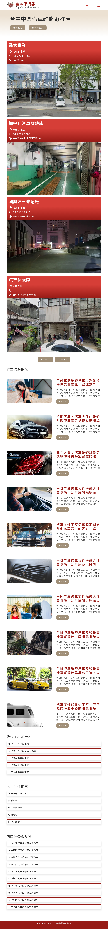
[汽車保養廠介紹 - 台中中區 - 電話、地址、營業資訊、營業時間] (54, 287)
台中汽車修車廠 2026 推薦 (22, 750)
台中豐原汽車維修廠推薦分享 (23, 857)
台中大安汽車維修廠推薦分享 (23, 843)
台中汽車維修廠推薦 (18, 764)
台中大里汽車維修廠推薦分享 (23, 871)
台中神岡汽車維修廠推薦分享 (23, 899)
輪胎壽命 (13, 814)
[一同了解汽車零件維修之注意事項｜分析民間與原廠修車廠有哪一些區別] (54, 607)
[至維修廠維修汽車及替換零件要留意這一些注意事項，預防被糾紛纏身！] (54, 643)
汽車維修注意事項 (17, 793)
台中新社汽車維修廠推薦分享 (23, 878)
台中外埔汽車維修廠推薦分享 (23, 892)
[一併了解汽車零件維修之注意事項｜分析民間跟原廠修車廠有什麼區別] (54, 499)
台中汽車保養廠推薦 (18, 757)
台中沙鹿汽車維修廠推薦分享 (23, 906)
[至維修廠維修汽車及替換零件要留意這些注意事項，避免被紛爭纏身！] (54, 679)
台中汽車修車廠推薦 (18, 743)
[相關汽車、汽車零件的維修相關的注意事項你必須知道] (54, 427)
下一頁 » (62, 359)
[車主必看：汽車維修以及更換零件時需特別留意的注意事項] (54, 463)
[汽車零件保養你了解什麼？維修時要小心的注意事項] (54, 715)
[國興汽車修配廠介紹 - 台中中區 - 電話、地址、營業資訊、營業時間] (54, 208)
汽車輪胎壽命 (15, 821)
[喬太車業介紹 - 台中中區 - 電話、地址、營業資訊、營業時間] (54, 52)
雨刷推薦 (13, 800)
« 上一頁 (45, 359)
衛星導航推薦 (15, 807)
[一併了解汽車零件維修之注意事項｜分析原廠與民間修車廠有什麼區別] (54, 571)
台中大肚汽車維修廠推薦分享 (23, 864)
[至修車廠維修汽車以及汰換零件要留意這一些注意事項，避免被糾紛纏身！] (54, 391)
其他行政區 (37, 27)
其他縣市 (17, 27)
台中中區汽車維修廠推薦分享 (23, 885)
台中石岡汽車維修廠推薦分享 (23, 850)
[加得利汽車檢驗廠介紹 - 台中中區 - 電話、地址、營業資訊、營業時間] (54, 130)
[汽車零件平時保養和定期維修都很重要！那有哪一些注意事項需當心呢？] (54, 535)
